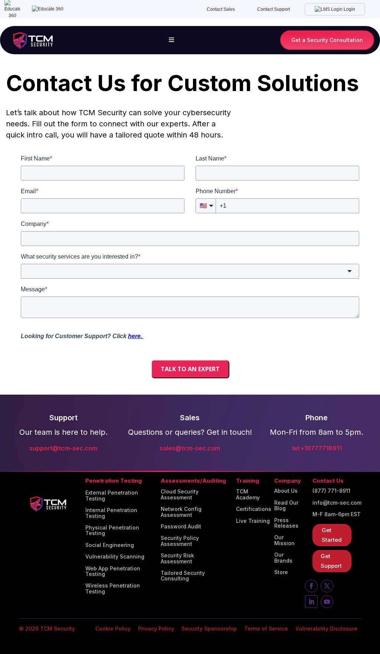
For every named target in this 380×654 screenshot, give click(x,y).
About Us (286, 491)
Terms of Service (266, 628)
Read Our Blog (286, 505)
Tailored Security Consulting (183, 576)
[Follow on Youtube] (327, 601)
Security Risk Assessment (177, 558)
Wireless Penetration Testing (112, 588)
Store (281, 572)
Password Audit (181, 527)
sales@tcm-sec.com (190, 448)
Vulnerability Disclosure (326, 628)
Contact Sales (221, 9)
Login (349, 9)
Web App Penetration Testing (112, 571)
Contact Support (273, 9)
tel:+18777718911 (317, 448)
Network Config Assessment (181, 512)
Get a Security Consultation (327, 40)
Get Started (332, 535)
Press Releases (286, 523)
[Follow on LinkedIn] (311, 601)
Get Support (331, 561)
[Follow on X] (327, 586)
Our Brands (283, 557)
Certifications (253, 509)
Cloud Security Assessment (180, 494)
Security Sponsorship (209, 628)
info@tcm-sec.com (336, 503)
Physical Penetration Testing (112, 530)
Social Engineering (109, 545)
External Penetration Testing (111, 495)
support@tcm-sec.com (63, 448)
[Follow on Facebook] (311, 586)
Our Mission (284, 540)
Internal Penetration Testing (111, 513)
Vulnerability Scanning (114, 557)
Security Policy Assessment (180, 541)
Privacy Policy (156, 628)
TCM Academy (248, 494)
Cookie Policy (113, 628)
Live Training (253, 521)
